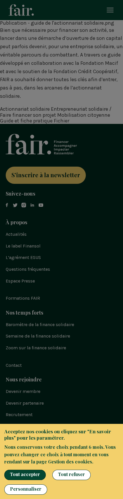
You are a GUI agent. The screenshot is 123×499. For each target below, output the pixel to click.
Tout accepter (25, 474)
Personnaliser (25, 489)
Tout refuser (71, 474)
